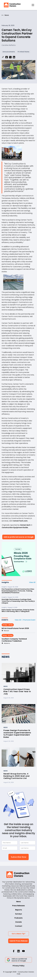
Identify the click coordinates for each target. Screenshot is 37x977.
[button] (32, 5)
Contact (18, 926)
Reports (18, 910)
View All (32, 582)
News (18, 902)
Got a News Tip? (18, 933)
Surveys (18, 914)
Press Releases (18, 906)
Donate (18, 922)
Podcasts (18, 918)
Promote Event (29, 620)
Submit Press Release (19, 941)
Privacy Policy (18, 966)
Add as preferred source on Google (19, 537)
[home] (12, 5)
